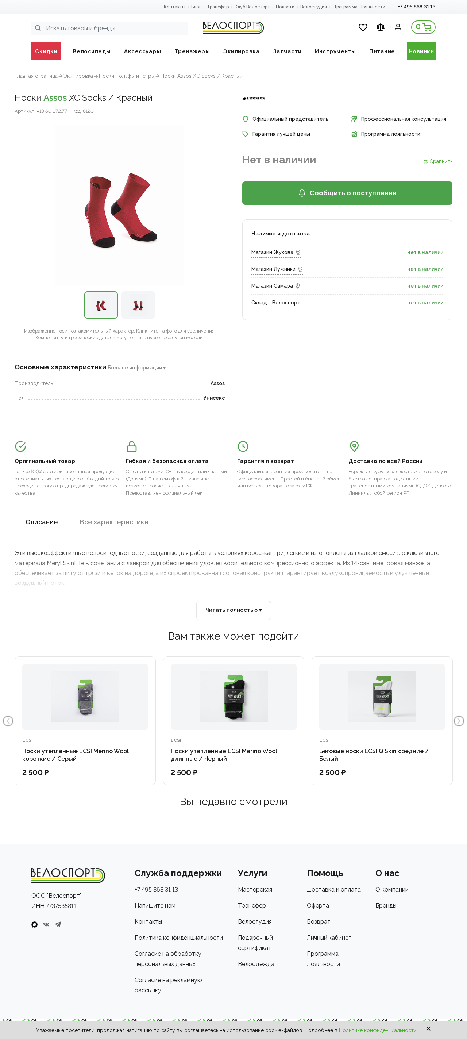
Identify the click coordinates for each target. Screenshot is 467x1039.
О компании (392, 889)
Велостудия (313, 6)
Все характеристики (114, 522)
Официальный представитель (290, 119)
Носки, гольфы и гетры (127, 76)
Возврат (319, 921)
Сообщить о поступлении (353, 193)
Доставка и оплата (334, 889)
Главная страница (36, 76)
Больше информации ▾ (137, 368)
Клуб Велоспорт (252, 6)
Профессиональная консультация (403, 119)
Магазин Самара (272, 286)
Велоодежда (256, 964)
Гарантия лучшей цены (281, 134)
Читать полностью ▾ (233, 610)
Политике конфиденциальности (378, 1030)
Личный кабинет (329, 937)
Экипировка (78, 76)
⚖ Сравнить (437, 161)
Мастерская (255, 889)
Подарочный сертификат (255, 942)
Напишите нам (155, 905)
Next (459, 721)
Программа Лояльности (359, 6)
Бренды (386, 905)
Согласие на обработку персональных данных (168, 958)
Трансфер (218, 6)
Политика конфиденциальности (179, 937)
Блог (196, 6)
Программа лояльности (390, 134)
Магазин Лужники (273, 269)
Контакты (174, 6)
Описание (42, 522)
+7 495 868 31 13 (417, 6)
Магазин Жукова (272, 252)
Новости (285, 6)
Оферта (318, 905)
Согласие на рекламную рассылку (168, 985)
